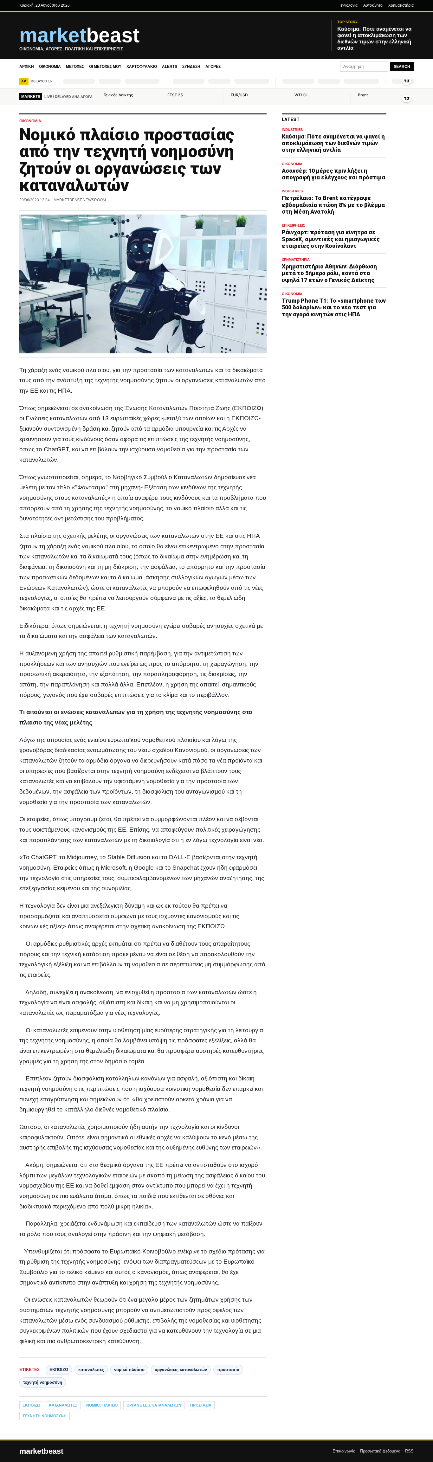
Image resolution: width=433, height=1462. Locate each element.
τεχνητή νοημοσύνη (42, 1382)
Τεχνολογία (348, 5)
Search (402, 66)
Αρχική (26, 66)
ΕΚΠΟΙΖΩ (58, 1369)
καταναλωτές (91, 1369)
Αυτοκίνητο (373, 5)
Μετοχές (75, 66)
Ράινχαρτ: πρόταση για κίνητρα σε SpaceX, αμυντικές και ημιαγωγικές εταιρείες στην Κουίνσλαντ (331, 239)
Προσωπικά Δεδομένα (380, 1451)
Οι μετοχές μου (105, 66)
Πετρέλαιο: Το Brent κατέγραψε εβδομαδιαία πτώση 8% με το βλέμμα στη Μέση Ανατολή (333, 205)
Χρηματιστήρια (401, 5)
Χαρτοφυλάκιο (141, 66)
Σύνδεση (191, 66)
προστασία (228, 1369)
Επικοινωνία (344, 1451)
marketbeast (41, 1451)
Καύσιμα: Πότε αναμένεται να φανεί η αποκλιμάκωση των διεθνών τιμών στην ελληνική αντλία (333, 143)
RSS (409, 1451)
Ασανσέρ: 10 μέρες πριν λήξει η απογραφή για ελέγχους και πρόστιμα (333, 174)
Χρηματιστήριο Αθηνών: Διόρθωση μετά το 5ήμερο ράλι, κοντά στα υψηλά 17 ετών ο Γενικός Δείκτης (329, 273)
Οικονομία (50, 66)
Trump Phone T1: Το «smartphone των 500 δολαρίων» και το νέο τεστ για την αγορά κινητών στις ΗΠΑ (334, 307)
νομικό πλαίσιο (129, 1369)
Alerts (169, 66)
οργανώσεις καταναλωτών (181, 1369)
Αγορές (213, 66)
